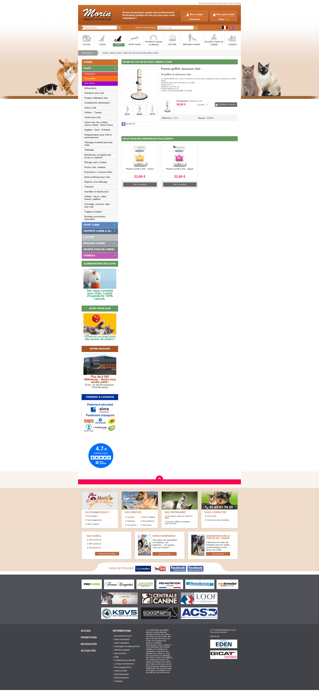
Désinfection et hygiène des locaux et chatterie (97, 156)
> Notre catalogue (121, 642)
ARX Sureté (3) (95, 540)
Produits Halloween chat (96, 98)
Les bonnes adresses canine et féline (178, 517)
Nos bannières (148, 521)
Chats (105, 53)
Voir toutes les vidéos (107, 554)
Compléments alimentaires (97, 103)
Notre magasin (93, 524)
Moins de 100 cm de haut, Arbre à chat (140, 53)
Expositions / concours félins (98, 172)
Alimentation (90, 88)
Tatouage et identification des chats (98, 143)
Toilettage (89, 150)
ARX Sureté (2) (95, 544)
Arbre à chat (115, 53)
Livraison (130, 517)
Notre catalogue (149, 517)
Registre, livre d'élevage (95, 182)
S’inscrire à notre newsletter (218, 520)
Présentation (92, 516)
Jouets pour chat (92, 117)
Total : (224, 19)
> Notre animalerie (121, 639)
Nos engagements (94, 520)
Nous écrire (211, 516)
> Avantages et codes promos (126, 646)
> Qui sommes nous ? (122, 635)
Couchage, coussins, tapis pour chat (97, 205)
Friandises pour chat (94, 93)
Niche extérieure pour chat (97, 177)
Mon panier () (225, 14)
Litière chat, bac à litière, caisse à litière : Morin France (98, 123)
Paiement (131, 521)
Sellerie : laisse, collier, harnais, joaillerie (95, 197)
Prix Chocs (89, 83)
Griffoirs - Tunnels (93, 112)
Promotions (89, 74)
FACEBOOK (130, 124)
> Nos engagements (122, 667)
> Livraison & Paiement (123, 663)
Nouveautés (90, 78)
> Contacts (117, 681)
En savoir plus (164, 554)
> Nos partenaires (121, 674)
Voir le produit (140, 184)
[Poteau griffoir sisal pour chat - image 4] (152, 110)
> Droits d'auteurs (121, 677)
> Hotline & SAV (120, 670)
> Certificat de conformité (124, 660)
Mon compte (196, 14)
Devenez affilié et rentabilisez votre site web (177, 522)
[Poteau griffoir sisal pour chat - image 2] (127, 110)
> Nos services (119, 653)
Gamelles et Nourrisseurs (96, 192)
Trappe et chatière (93, 212)
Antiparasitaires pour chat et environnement (97, 136)
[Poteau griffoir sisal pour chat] (139, 84)
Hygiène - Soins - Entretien (97, 130)
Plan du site (214, 636)
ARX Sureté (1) (95, 548)
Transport (89, 187)
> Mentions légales (121, 649)
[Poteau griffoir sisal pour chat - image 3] (139, 110)
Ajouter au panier (227, 104)
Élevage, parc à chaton (95, 162)
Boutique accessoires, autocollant (95, 217)
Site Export (147, 525)
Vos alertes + (132, 525)
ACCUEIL (87, 45)
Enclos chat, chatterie (95, 167)
